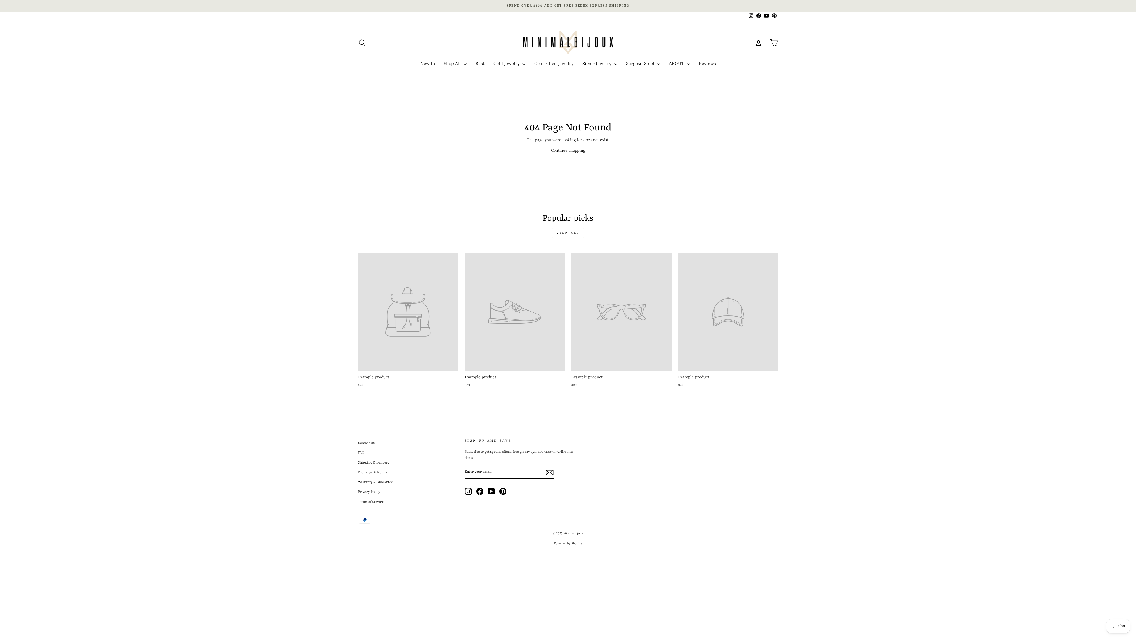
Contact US (366, 443)
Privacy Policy (369, 492)
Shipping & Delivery (373, 463)
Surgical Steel (641, 64)
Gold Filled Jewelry (554, 64)
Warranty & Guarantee (375, 482)
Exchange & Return (373, 472)
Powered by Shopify (568, 543)
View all (568, 233)
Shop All (453, 64)
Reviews (707, 64)
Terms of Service (371, 502)
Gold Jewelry (507, 64)
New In (427, 64)
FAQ (361, 453)
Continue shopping (568, 150)
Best (480, 64)
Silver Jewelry (597, 64)
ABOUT (677, 64)
